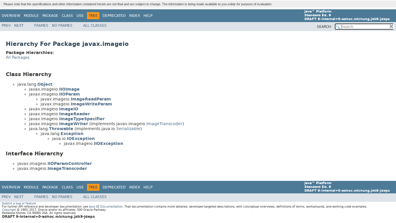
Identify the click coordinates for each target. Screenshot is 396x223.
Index (134, 16)
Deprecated (114, 16)
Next (18, 26)
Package (50, 16)
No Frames (62, 26)
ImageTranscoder (164, 123)
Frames (41, 26)
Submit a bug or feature (19, 203)
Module (31, 16)
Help (147, 16)
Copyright (9, 209)
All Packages (18, 57)
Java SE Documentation (106, 206)
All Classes (95, 26)
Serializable (128, 128)
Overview (11, 16)
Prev (6, 26)
